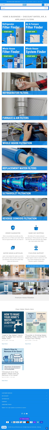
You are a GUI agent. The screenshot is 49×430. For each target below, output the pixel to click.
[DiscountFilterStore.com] (24, 4)
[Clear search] (45, 8)
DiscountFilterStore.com (17, 427)
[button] (47, 428)
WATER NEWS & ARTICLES (13, 253)
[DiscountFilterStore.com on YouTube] (27, 414)
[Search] (46, 7)
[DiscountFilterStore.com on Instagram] (24, 414)
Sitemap (39, 427)
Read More (5, 343)
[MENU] (0, 4)
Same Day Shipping (36, 233)
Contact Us (35, 1)
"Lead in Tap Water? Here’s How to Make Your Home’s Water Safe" (12, 336)
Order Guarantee (12, 233)
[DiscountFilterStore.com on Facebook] (22, 414)
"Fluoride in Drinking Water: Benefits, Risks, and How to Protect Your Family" (36, 336)
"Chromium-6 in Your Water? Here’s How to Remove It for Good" (10, 373)
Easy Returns (23, 1)
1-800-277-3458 (39, 1)
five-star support (36, 253)
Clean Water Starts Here (24, 309)
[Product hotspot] (37, 280)
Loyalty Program (29, 1)
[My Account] (43, 4)
